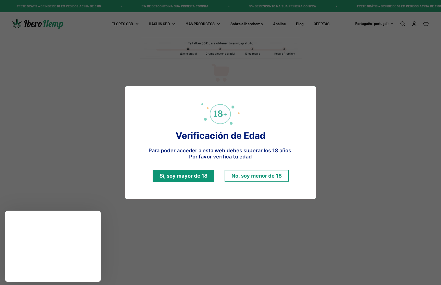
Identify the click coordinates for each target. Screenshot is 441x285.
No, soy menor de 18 (256, 176)
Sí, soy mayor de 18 (183, 176)
